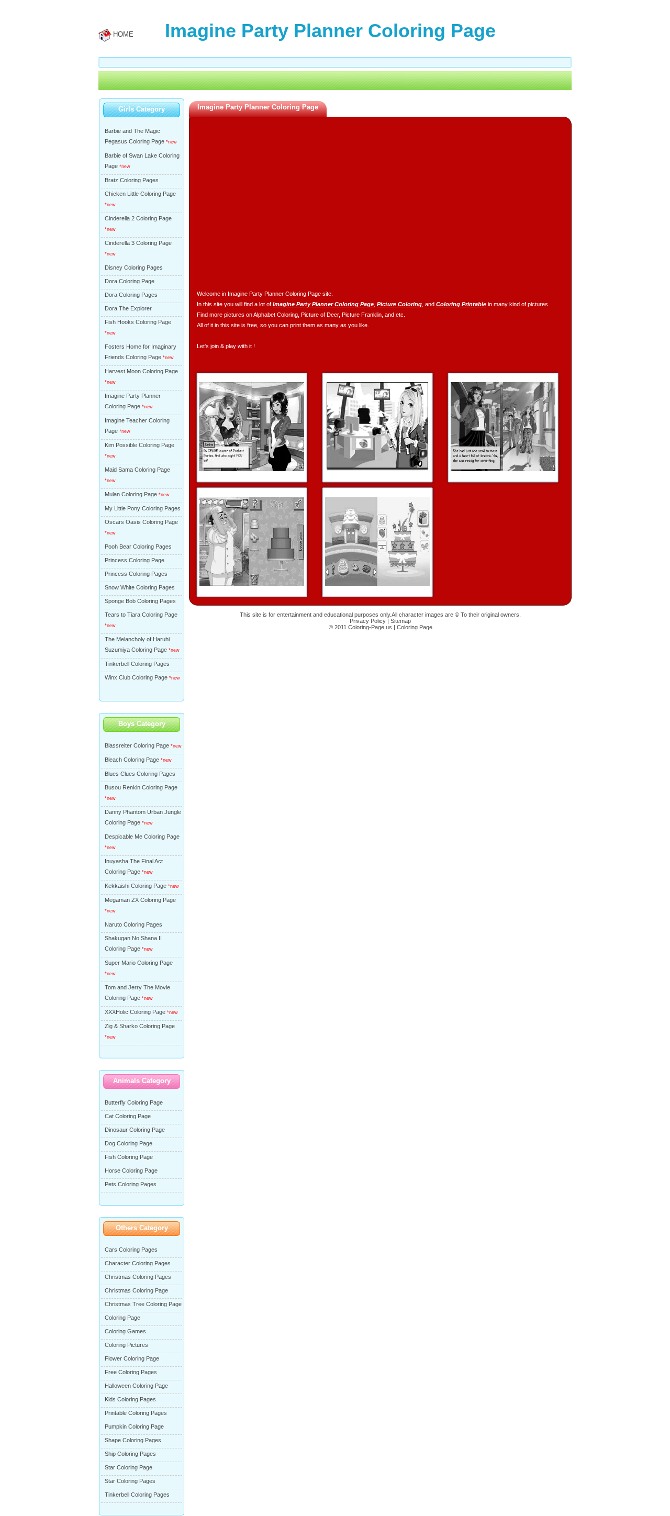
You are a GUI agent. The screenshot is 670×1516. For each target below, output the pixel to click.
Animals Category (142, 1081)
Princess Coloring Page (134, 560)
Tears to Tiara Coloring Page (141, 614)
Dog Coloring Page (128, 1143)
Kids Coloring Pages (130, 1399)
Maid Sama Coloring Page (137, 469)
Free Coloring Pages (131, 1372)
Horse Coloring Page (131, 1170)
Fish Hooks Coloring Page (138, 322)
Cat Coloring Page (128, 1116)
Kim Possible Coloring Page (139, 445)
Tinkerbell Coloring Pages (137, 664)
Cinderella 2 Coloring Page (138, 218)
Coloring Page (122, 1317)
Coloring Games (125, 1331)
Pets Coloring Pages (131, 1184)
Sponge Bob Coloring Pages (140, 601)
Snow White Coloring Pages (140, 587)
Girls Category (141, 109)
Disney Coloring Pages (134, 267)
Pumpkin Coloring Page (134, 1426)
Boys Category (141, 724)
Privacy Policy (368, 621)
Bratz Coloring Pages (132, 180)
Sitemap (400, 621)
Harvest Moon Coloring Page (141, 371)
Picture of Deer (320, 314)
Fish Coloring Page (129, 1157)
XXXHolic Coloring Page (135, 1012)
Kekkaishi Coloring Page (135, 886)
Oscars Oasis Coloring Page (141, 522)
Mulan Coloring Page (131, 494)
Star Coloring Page (128, 1467)
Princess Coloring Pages (136, 574)
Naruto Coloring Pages (133, 924)
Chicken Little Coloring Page (140, 194)
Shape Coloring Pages (133, 1440)
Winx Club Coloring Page (136, 677)
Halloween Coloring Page (136, 1386)
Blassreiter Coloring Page (137, 745)
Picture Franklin (362, 314)
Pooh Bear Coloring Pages (138, 546)
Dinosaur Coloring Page (135, 1130)
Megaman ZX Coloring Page (140, 900)
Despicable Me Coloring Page (142, 836)
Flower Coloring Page (132, 1358)
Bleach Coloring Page (132, 759)
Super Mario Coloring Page (139, 963)
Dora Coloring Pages (131, 295)
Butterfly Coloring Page (134, 1102)
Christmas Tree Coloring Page (143, 1304)
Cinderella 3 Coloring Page (138, 243)
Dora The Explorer (128, 308)
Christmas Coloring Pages (138, 1277)
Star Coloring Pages (130, 1481)
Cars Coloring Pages (131, 1249)
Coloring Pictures (126, 1345)
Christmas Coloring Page (136, 1290)
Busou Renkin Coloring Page (141, 787)
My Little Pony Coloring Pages (143, 508)
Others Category (142, 1228)
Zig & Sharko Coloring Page (140, 1026)
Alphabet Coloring (275, 314)
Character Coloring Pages (138, 1263)
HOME (123, 34)
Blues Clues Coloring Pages (140, 774)
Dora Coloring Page (129, 281)
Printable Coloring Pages (136, 1413)
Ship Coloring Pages (130, 1454)
